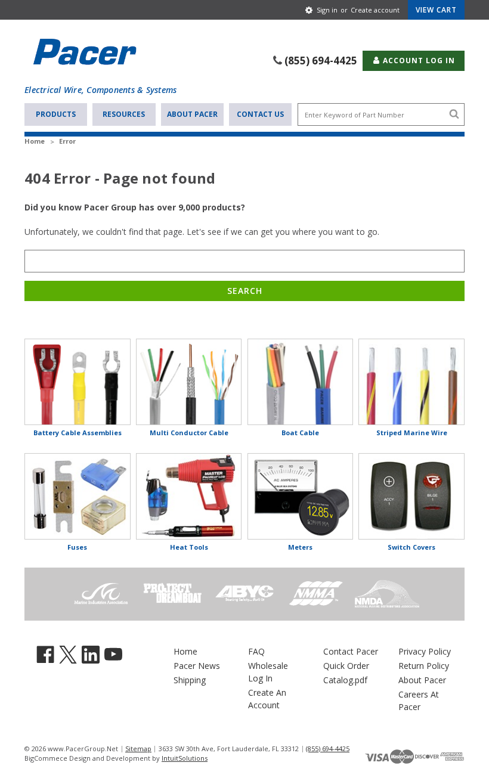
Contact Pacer (350, 651)
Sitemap (138, 748)
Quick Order (346, 665)
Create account (375, 9)
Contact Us (260, 114)
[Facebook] (45, 653)
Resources (124, 114)
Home (185, 651)
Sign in (327, 9)
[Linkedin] (91, 653)
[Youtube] (113, 653)
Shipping (190, 680)
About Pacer (192, 114)
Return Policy (423, 665)
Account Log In (417, 60)
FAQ (256, 651)
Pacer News (197, 665)
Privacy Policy (424, 651)
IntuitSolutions (185, 758)
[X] (68, 653)
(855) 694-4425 (320, 60)
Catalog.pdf (345, 680)
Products (56, 114)
